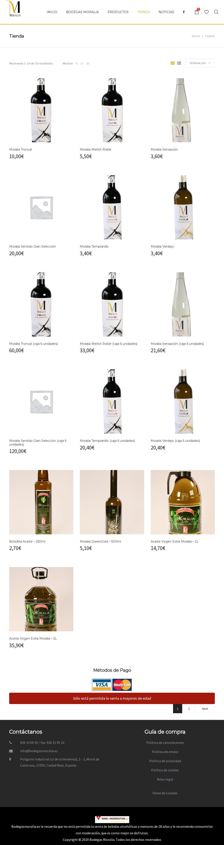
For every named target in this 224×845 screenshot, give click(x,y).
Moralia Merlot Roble (95, 149)
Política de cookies (165, 770)
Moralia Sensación (164, 149)
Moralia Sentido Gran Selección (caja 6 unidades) (37, 442)
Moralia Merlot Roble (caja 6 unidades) (108, 344)
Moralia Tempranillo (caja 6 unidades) (107, 441)
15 (81, 63)
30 (87, 63)
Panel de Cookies (165, 793)
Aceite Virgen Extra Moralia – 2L (175, 541)
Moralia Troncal (20, 149)
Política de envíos (165, 752)
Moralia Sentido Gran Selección (32, 246)
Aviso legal (165, 779)
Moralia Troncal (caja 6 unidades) (33, 344)
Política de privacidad (165, 761)
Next (205, 709)
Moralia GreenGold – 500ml (100, 541)
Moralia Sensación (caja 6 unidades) (177, 344)
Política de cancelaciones (165, 742)
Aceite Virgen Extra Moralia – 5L (33, 638)
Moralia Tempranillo (94, 246)
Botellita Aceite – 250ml (27, 541)
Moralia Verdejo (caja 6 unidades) (175, 441)
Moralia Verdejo (162, 246)
